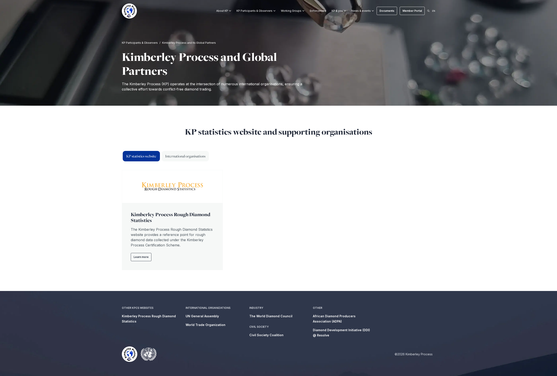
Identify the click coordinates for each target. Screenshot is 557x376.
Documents (386, 10)
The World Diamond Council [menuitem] (270, 316)
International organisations (185, 156)
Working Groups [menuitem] (291, 10)
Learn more (141, 257)
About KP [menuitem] (222, 10)
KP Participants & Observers (140, 42)
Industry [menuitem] (256, 307)
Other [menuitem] (317, 307)
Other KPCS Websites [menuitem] (137, 307)
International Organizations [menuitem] (208, 307)
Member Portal (412, 10)
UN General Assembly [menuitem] (202, 316)
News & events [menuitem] (361, 10)
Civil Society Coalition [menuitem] (266, 335)
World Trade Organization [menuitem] (205, 325)
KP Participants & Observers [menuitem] (254, 10)
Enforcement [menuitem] (318, 10)
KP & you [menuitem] (337, 10)
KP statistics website (141, 156)
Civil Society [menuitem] (259, 326)
